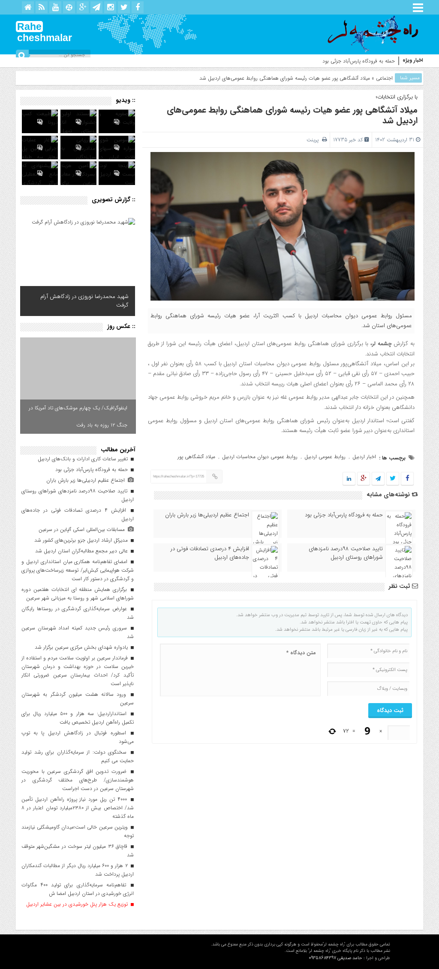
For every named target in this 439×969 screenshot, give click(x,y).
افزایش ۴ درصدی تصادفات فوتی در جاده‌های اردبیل (210, 553)
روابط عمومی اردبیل (325, 457)
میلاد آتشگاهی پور (196, 457)
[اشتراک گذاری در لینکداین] (349, 479)
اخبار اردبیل (364, 457)
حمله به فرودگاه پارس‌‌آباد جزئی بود (358, 61)
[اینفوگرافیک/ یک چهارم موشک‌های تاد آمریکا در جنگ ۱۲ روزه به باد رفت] (78, 385)
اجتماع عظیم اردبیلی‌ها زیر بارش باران (207, 515)
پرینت (314, 140)
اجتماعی (384, 78)
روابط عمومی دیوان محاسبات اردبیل (260, 457)
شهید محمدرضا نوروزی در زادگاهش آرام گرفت (84, 301)
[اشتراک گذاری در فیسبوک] (407, 479)
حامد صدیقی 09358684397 (335, 958)
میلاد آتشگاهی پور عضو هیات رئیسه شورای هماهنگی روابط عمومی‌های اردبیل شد (292, 115)
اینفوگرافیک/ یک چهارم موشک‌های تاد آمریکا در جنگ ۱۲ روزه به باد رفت (78, 416)
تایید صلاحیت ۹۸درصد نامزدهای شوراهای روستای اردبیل (346, 553)
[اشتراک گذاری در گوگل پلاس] (364, 479)
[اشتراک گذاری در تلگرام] (378, 479)
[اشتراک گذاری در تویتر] (393, 479)
